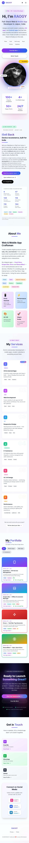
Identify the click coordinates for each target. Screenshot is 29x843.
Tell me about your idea (14, 525)
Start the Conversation (14, 696)
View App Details (7, 579)
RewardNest (21, 264)
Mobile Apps (11, 548)
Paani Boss (18, 262)
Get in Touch (14, 56)
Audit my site (7, 516)
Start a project (7, 382)
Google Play (8, 181)
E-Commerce (6, 552)
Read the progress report (10, 173)
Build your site (7, 409)
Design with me (7, 489)
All (4, 548)
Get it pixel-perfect (8, 436)
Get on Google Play (19, 579)
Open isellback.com (9, 177)
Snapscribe (5, 264)
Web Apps (20, 548)
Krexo (12, 264)
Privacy (12, 832)
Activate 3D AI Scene (15, 87)
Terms (17, 832)
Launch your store (8, 462)
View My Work (13, 50)
